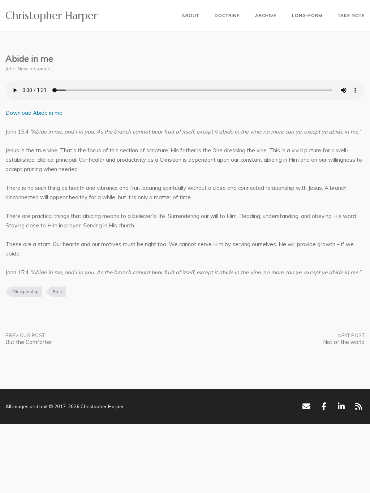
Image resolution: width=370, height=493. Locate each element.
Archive (265, 15)
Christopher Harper (51, 15)
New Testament (35, 68)
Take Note (351, 15)
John (10, 68)
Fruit (57, 291)
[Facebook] (324, 406)
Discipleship (26, 291)
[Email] (306, 406)
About (190, 15)
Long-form (307, 15)
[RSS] (358, 406)
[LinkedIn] (341, 406)
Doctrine (227, 15)
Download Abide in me (34, 112)
